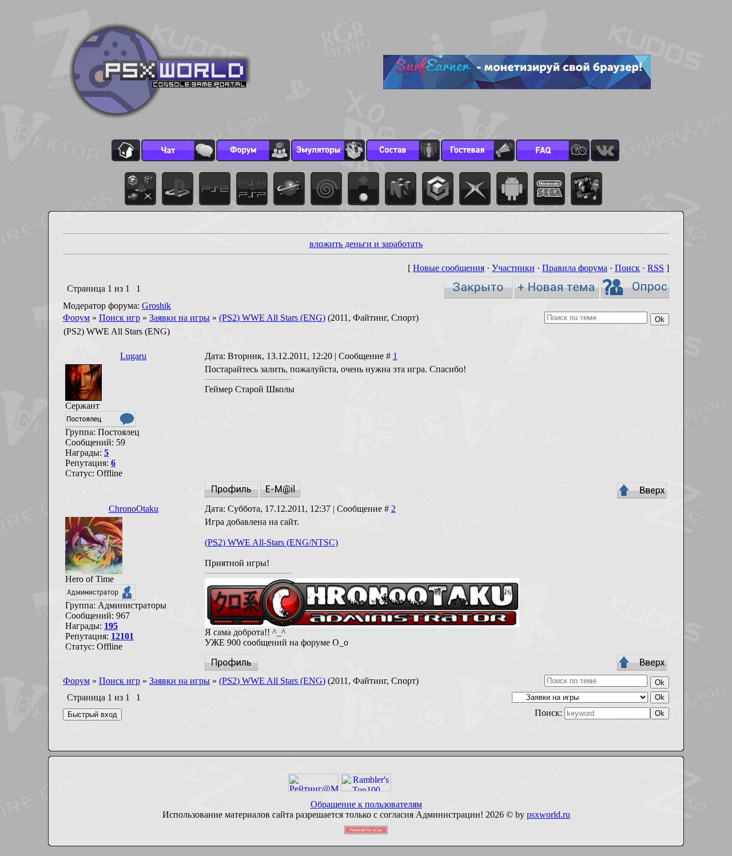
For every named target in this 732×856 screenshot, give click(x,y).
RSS (655, 268)
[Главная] (126, 150)
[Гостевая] (478, 150)
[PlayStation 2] (214, 188)
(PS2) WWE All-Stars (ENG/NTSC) (271, 542)
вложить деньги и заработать (366, 244)
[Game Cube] (437, 188)
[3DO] (363, 188)
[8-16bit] (549, 188)
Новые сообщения (448, 268)
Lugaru (133, 356)
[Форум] (253, 150)
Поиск (627, 268)
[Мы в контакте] (605, 150)
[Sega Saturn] (289, 188)
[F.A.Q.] (553, 150)
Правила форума (574, 268)
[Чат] (178, 150)
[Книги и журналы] (586, 188)
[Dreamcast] (326, 188)
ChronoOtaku (133, 508)
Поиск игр (119, 318)
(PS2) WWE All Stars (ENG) (272, 318)
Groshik (156, 305)
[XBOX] (475, 188)
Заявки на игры (179, 318)
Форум (76, 318)
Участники (513, 268)
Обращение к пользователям (366, 804)
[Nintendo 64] (400, 188)
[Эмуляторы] (328, 150)
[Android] (512, 188)
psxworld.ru (548, 814)
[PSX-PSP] (252, 188)
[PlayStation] (177, 188)
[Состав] (403, 150)
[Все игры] (140, 188)
